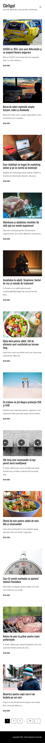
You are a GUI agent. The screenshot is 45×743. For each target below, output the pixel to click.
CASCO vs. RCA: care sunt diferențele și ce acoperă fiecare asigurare (22, 50)
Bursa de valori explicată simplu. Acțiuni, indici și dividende (19, 108)
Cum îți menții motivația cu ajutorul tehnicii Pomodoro (20, 580)
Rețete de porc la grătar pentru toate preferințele (21, 638)
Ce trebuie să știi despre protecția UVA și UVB (22, 403)
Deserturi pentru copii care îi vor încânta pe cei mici (19, 695)
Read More (6, 65)
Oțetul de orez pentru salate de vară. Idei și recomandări (21, 522)
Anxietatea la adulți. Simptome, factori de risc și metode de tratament (22, 281)
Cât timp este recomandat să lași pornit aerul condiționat (19, 461)
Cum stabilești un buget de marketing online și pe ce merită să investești (21, 166)
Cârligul (9, 5)
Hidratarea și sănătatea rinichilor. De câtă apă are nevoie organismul (21, 224)
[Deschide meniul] (40, 7)
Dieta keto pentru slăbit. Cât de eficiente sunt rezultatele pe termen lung (21, 344)
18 (30, 721)
